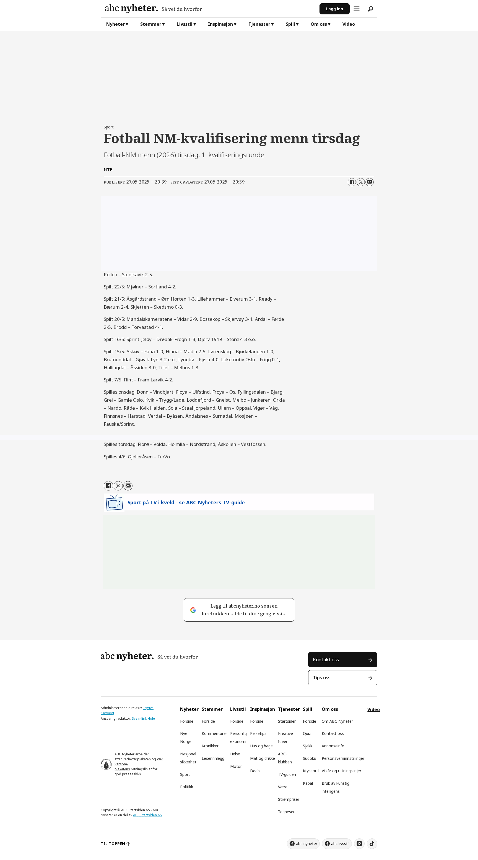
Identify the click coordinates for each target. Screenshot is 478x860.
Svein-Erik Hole (143, 718)
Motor (236, 766)
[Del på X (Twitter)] (361, 182)
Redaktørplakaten (137, 759)
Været (283, 786)
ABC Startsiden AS (147, 815)
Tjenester (259, 24)
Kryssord (311, 770)
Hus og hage (261, 745)
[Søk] (370, 9)
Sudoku (309, 758)
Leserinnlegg (213, 758)
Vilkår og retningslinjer (341, 770)
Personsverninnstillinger (343, 758)
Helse (235, 753)
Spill (290, 24)
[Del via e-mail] (369, 182)
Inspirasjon (220, 24)
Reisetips (258, 733)
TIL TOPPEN (113, 843)
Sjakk (307, 745)
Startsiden (287, 721)
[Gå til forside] (210, 8)
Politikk (186, 786)
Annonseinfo (333, 745)
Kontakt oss (326, 659)
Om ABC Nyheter (337, 721)
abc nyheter (306, 843)
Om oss (319, 24)
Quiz (307, 733)
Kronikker (210, 745)
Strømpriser (288, 799)
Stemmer (150, 24)
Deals (255, 770)
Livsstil (185, 24)
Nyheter (115, 24)
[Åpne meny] (357, 8)
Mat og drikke (262, 758)
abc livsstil (340, 843)
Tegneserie (288, 811)
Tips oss (321, 677)
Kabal (308, 783)
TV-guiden (287, 774)
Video (348, 24)
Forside (186, 721)
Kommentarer (214, 733)
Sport (185, 774)
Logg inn (334, 8)
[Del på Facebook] (352, 182)
